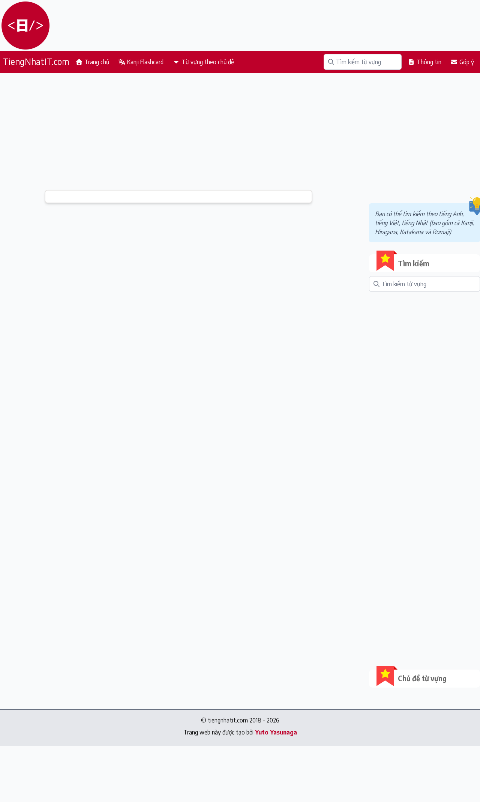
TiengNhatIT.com (36, 61)
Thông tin (428, 62)
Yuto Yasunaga (276, 732)
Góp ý (466, 62)
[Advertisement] (178, 131)
